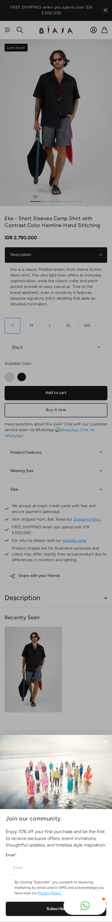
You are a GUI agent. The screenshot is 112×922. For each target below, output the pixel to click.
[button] (84, 906)
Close (105, 741)
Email (11, 855)
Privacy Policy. (50, 893)
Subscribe (56, 908)
